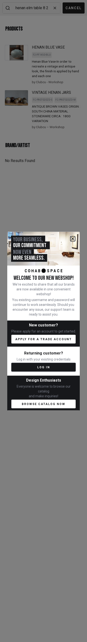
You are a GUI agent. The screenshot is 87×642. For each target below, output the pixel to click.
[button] (73, 238)
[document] (43, 321)
